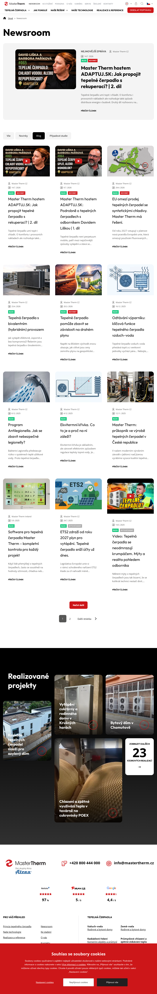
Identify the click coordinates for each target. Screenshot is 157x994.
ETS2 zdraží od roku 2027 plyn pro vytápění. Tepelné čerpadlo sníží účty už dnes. (77, 543)
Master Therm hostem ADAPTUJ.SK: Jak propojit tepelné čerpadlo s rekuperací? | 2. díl (111, 77)
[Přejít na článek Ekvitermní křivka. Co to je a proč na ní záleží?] (78, 387)
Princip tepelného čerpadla (17, 926)
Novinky (23, 135)
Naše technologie (82, 10)
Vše (8, 135)
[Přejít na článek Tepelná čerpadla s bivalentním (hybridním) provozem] (26, 279)
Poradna (59, 4)
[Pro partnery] (136, 3)
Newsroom (34, 4)
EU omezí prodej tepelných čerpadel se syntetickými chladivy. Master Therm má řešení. (130, 211)
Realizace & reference (110, 10)
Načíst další (78, 605)
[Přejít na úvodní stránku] (25, 863)
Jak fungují (40, 10)
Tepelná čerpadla (15, 10)
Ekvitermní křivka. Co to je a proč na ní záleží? (77, 430)
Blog (38, 135)
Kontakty (108, 4)
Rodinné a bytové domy (100, 929)
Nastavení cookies (45, 982)
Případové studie (58, 135)
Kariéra (78, 4)
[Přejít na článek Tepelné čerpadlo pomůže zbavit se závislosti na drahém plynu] (78, 279)
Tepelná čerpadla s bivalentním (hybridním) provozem (26, 323)
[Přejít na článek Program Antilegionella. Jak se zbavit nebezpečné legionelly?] (26, 387)
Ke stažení (47, 4)
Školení (97, 4)
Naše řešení (57, 10)
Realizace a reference (14, 937)
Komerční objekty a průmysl (102, 941)
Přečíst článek (88, 111)
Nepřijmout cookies (78, 982)
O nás (69, 4)
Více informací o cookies (74, 964)
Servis (88, 4)
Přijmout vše (112, 982)
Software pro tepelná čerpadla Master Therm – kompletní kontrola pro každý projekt (25, 543)
